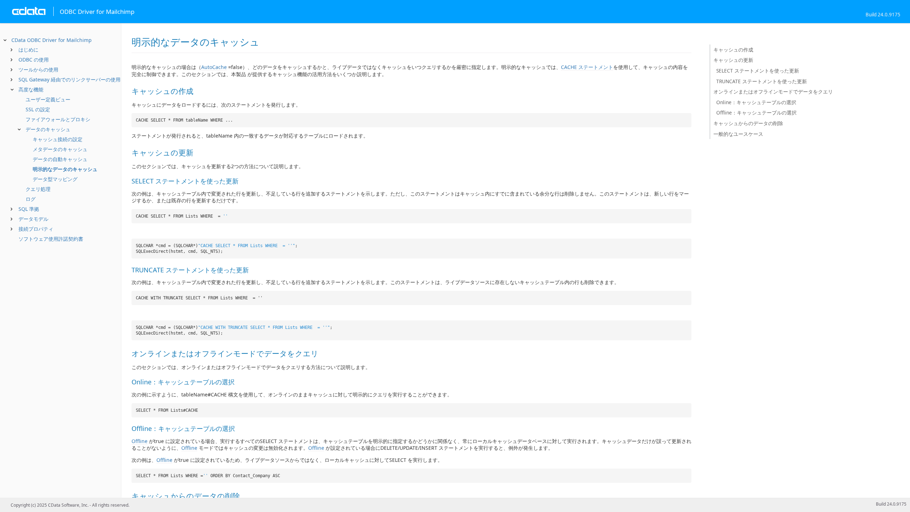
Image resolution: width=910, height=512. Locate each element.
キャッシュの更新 (733, 60)
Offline (140, 441)
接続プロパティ (35, 228)
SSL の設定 (38, 109)
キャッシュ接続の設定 (57, 139)
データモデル (33, 218)
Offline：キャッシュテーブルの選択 (756, 112)
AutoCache (214, 67)
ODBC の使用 (33, 59)
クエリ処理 (38, 189)
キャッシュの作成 (733, 49)
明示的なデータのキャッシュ (65, 169)
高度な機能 (30, 89)
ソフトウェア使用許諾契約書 (50, 238)
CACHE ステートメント (587, 67)
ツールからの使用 (38, 69)
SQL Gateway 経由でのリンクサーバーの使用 (69, 79)
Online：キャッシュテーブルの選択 (756, 102)
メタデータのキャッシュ (60, 149)
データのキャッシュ (48, 129)
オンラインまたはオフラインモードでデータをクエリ (773, 91)
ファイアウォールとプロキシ (58, 119)
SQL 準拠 (28, 209)
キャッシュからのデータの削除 (748, 123)
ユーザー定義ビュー (48, 99)
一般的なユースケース (738, 133)
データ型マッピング (55, 179)
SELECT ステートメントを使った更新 (757, 70)
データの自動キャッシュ (60, 159)
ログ (31, 199)
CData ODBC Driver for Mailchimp (51, 40)
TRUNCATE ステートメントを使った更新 (761, 81)
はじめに (28, 49)
